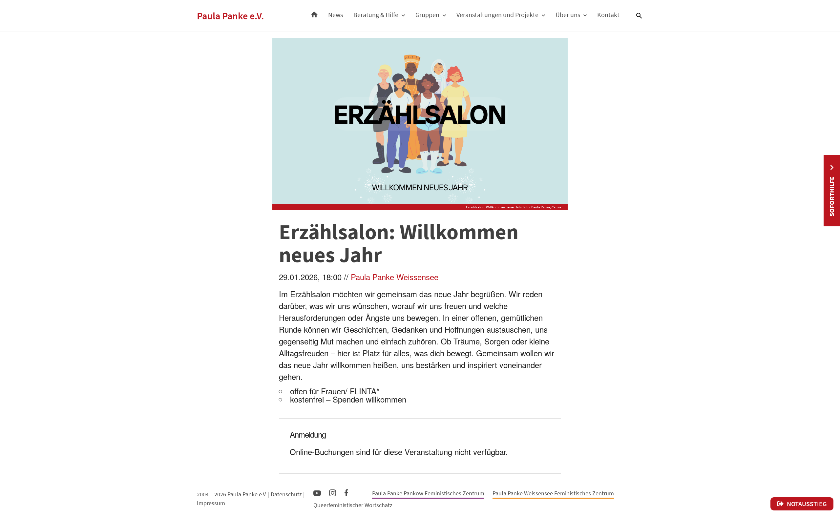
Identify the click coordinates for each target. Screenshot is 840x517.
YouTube (317, 492)
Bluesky (360, 492)
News (335, 14)
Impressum (211, 503)
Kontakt (608, 14)
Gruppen (427, 14)
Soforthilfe (832, 196)
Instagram (332, 491)
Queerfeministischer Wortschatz (352, 505)
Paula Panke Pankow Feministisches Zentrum (428, 493)
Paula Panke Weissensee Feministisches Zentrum (553, 493)
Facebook (346, 491)
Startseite (314, 13)
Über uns (568, 14)
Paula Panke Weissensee (394, 276)
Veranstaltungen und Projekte (497, 14)
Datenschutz (286, 494)
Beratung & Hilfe (375, 14)
